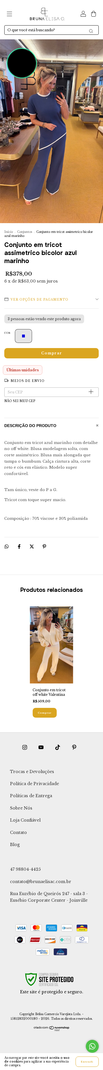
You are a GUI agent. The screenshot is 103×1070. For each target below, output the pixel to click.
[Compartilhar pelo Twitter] (32, 546)
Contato (18, 832)
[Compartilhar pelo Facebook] (19, 546)
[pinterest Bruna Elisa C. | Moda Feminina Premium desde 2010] (74, 747)
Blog (15, 844)
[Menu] (9, 14)
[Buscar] (91, 31)
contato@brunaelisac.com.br (40, 881)
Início (8, 232)
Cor (7, 332)
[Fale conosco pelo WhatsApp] (92, 1046)
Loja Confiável (25, 820)
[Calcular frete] (92, 392)
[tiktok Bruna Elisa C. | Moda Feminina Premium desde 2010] (58, 747)
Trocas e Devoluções (32, 771)
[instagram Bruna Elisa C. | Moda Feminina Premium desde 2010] (25, 747)
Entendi (87, 1061)
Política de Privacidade (34, 783)
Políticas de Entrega (31, 795)
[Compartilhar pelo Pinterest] (44, 546)
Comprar (45, 712)
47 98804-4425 (25, 869)
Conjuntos (24, 232)
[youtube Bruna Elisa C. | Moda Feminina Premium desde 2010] (41, 747)
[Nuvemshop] (52, 1030)
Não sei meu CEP (19, 401)
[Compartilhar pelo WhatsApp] (6, 546)
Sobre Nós (21, 808)
